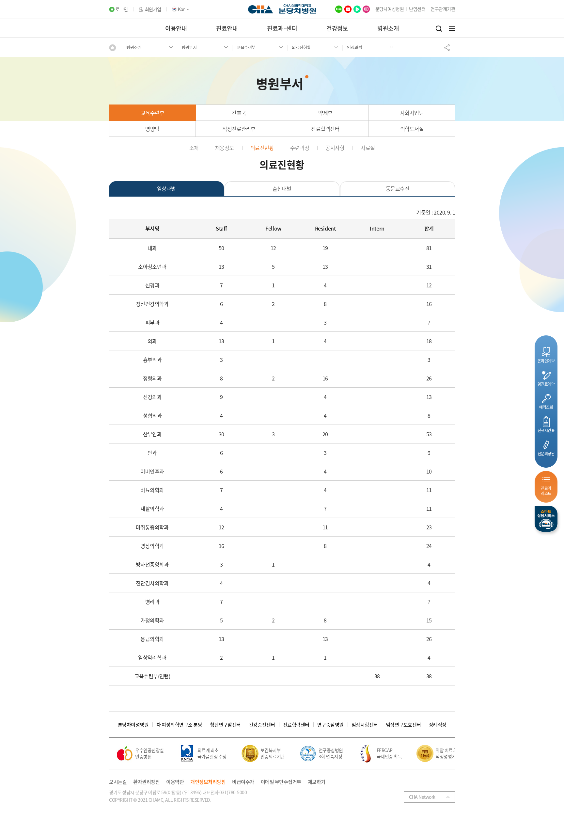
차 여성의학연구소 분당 (179, 725)
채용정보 (224, 148)
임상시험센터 (365, 725)
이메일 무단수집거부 (281, 782)
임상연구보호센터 (403, 725)
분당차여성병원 (389, 9)
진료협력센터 (325, 129)
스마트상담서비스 (546, 519)
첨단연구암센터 (225, 725)
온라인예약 (546, 360)
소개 (194, 148)
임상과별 (166, 188)
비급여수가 (243, 782)
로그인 (122, 9)
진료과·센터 (282, 28)
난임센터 (417, 9)
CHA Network (422, 797)
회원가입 (153, 9)
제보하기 (316, 782)
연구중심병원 (330, 725)
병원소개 (388, 28)
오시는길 (118, 782)
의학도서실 (412, 129)
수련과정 (299, 148)
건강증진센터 (262, 725)
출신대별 (282, 188)
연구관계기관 (443, 9)
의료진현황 (262, 148)
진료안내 (227, 28)
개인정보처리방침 (208, 782)
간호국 (239, 113)
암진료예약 (546, 384)
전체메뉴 (452, 28)
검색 (438, 28)
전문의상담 (546, 453)
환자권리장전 (146, 782)
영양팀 (152, 129)
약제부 (325, 113)
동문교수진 (398, 188)
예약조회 (546, 407)
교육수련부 (152, 113)
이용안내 (176, 28)
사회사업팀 (412, 113)
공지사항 (334, 148)
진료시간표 (546, 430)
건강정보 (337, 28)
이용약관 (175, 782)
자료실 (368, 148)
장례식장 (437, 725)
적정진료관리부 (239, 129)
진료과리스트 (546, 490)
